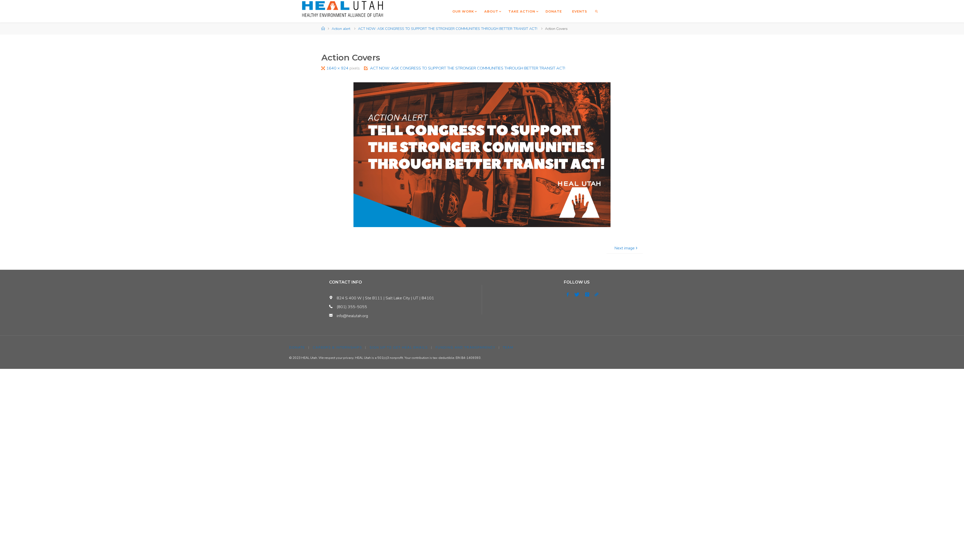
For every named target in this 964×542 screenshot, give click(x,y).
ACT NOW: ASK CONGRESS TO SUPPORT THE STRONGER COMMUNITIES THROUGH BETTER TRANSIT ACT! (447, 28)
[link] (596, 11)
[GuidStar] (596, 294)
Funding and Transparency (465, 347)
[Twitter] (577, 294)
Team (508, 347)
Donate (297, 347)
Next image (625, 248)
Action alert (341, 28)
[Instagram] (587, 294)
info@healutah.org (352, 316)
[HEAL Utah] (342, 9)
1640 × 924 (337, 68)
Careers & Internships (337, 347)
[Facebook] (568, 294)
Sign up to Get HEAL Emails (399, 347)
